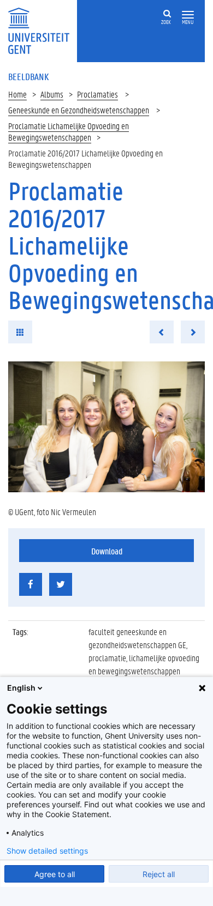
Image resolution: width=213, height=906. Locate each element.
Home (17, 94)
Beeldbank (28, 76)
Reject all (159, 874)
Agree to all (54, 874)
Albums (51, 94)
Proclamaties (97, 94)
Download (106, 551)
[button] (187, 15)
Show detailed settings (47, 851)
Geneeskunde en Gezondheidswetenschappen (78, 110)
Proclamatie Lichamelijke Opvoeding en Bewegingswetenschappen (68, 131)
